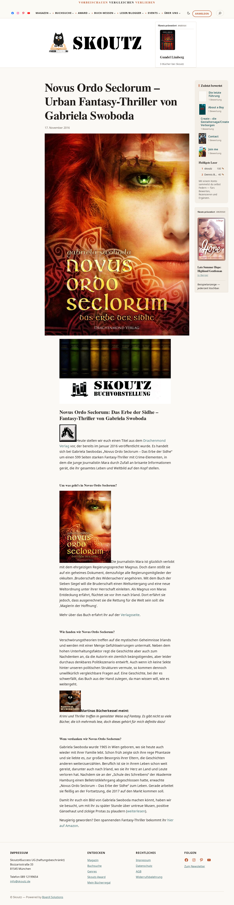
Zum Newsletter (194, 866)
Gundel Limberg (172, 57)
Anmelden (202, 13)
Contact (213, 136)
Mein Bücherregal (98, 882)
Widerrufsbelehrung (149, 877)
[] (203, 96)
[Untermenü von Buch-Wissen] (115, 13)
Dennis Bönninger (215, 174)
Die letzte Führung (215, 94)
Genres (92, 871)
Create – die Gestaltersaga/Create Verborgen (215, 122)
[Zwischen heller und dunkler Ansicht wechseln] (188, 13)
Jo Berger (203, 275)
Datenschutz (144, 866)
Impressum (143, 860)
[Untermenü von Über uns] (180, 13)
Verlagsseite (130, 615)
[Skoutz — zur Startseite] (95, 43)
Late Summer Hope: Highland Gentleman (210, 269)
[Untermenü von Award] (89, 13)
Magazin (92, 860)
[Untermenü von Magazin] (50, 13)
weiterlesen (136, 811)
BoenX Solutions (52, 897)
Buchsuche (94, 866)
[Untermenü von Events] (159, 13)
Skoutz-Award (96, 877)
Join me (213, 149)
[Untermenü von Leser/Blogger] (143, 13)
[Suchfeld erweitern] (220, 13)
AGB (138, 871)
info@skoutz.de (20, 881)
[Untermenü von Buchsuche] (73, 13)
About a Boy (216, 107)
